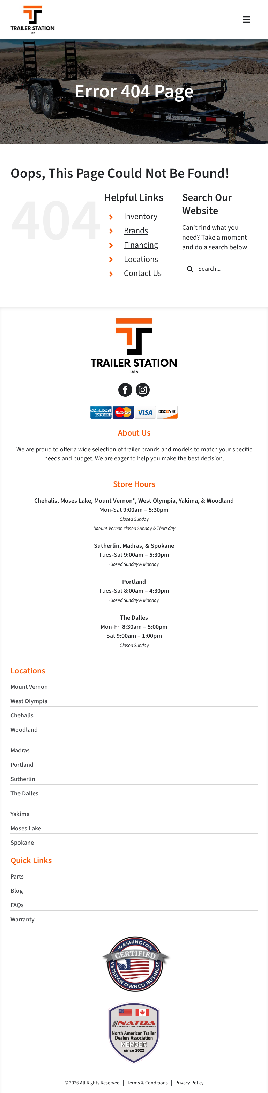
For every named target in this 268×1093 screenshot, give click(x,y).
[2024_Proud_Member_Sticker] (134, 1005)
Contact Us (143, 273)
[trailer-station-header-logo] (32, 9)
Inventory (140, 216)
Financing (141, 245)
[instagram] (143, 390)
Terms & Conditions (147, 1082)
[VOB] (134, 939)
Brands (136, 231)
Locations (141, 259)
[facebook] (125, 390)
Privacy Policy (189, 1082)
